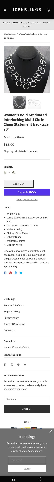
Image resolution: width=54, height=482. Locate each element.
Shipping (8, 151)
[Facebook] (5, 272)
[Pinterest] (10, 272)
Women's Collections (28, 34)
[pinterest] (18, 364)
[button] (8, 70)
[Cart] (49, 9)
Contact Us (10, 330)
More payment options (27, 199)
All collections (10, 34)
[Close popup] (50, 431)
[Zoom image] (27, 70)
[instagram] (11, 364)
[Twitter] (21, 272)
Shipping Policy (12, 311)
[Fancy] (15, 272)
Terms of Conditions (14, 324)
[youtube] (25, 364)
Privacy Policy (11, 318)
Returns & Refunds (14, 305)
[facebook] (5, 364)
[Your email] (27, 399)
